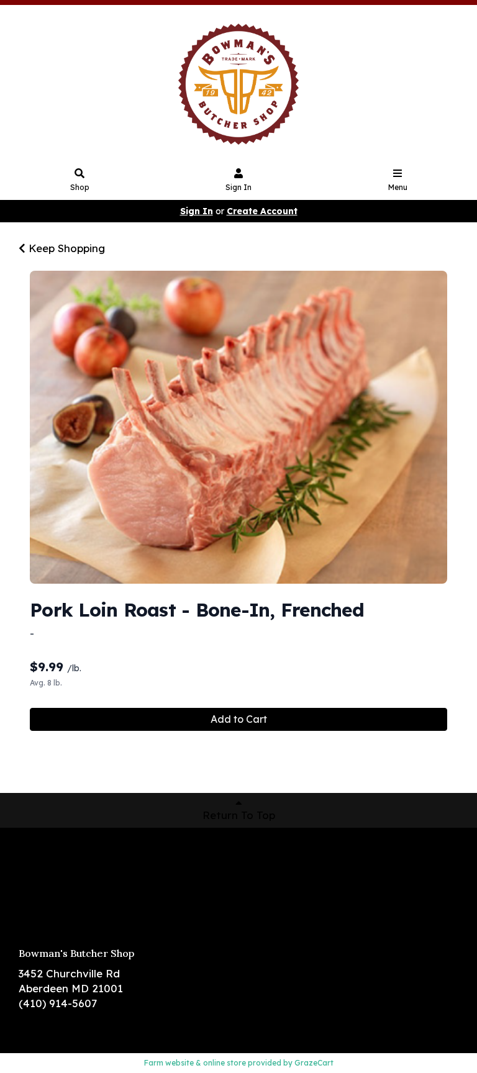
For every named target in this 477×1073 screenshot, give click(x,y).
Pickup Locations (63, 871)
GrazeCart (314, 1062)
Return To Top (238, 815)
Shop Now (45, 853)
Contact (40, 908)
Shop (79, 187)
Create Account (262, 211)
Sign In (238, 187)
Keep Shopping (65, 248)
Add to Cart (239, 719)
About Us (42, 890)
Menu (397, 187)
